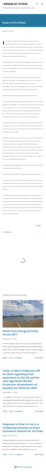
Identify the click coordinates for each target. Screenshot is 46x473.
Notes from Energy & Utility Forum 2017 (20, 332)
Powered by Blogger (24, 467)
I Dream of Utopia (15, 4)
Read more (39, 358)
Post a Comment (16, 358)
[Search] (37, 4)
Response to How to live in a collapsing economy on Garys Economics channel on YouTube (23, 427)
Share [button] (38, 226)
